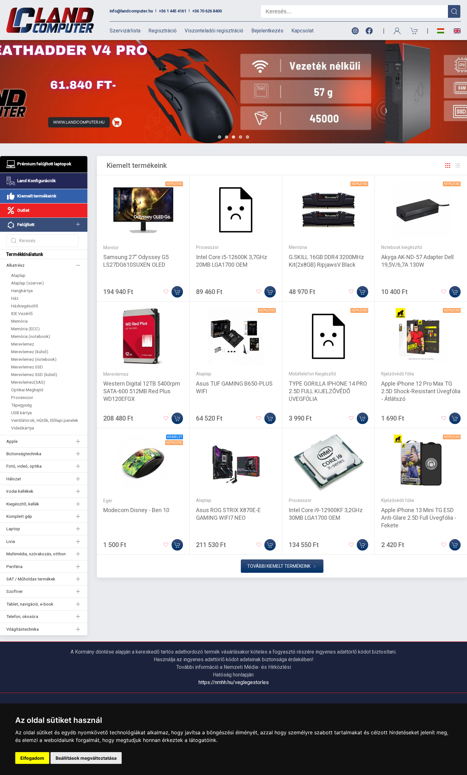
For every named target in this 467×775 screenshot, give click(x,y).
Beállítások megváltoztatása (86, 758)
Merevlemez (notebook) (34, 359)
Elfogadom (32, 758)
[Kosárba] (177, 292)
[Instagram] (355, 31)
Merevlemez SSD (27, 366)
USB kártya (21, 412)
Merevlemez (22, 343)
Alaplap (18, 275)
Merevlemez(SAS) (28, 382)
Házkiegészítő (24, 305)
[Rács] (448, 165)
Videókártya (22, 427)
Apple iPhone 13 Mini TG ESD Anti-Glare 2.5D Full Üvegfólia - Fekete (418, 518)
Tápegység (21, 405)
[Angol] (455, 31)
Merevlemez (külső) (29, 351)
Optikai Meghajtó (27, 389)
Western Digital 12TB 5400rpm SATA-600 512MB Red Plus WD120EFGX (141, 391)
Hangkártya (22, 290)
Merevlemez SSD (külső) (34, 374)
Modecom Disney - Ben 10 (136, 510)
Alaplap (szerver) (27, 282)
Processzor (22, 397)
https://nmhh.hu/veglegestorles (234, 682)
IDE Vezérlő (22, 313)
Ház (14, 298)
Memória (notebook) (30, 336)
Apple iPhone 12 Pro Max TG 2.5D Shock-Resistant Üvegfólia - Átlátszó (420, 391)
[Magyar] (440, 31)
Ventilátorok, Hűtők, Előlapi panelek (44, 420)
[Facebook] (370, 31)
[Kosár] (414, 31)
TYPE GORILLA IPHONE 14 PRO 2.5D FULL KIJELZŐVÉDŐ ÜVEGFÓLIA (328, 391)
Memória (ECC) (25, 328)
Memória (19, 321)
